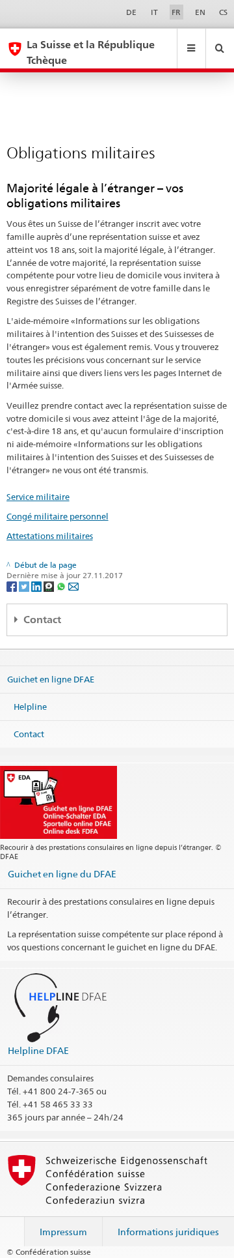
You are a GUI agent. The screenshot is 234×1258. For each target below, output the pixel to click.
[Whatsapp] (62, 586)
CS (223, 12)
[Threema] (50, 586)
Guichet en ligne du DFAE (62, 873)
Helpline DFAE (38, 1050)
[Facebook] (12, 586)
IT (154, 12)
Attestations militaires (49, 536)
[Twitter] (25, 586)
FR (176, 12)
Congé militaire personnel (57, 516)
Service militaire (38, 496)
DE (131, 12)
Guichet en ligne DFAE (50, 679)
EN (200, 12)
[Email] (73, 586)
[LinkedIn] (37, 586)
